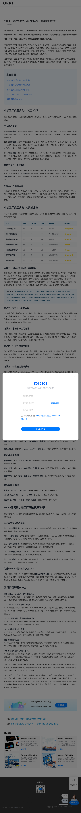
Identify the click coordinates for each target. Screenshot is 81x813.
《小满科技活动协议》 (43, 416)
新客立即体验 (40, 429)
